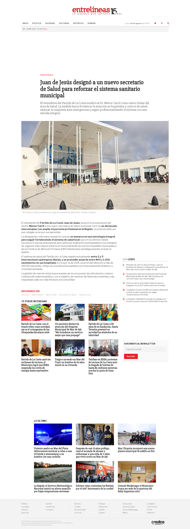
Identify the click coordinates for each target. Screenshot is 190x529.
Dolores (77, 504)
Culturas (24, 510)
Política (44, 29)
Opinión (49, 504)
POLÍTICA (36, 23)
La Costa (25, 295)
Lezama (102, 513)
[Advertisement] (95, 53)
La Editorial (50, 507)
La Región (151, 504)
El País (149, 510)
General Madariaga (130, 510)
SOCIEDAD (50, 23)
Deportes (25, 513)
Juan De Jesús (85, 295)
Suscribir (131, 356)
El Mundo (151, 513)
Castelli (101, 510)
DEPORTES (78, 23)
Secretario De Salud (67, 295)
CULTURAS (64, 23)
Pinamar (102, 504)
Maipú (125, 513)
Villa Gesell (103, 507)
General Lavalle (129, 507)
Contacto (50, 510)
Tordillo (77, 507)
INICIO (25, 23)
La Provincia (152, 507)
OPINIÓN (91, 23)
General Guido (80, 510)
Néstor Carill (51, 295)
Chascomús (127, 504)
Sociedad (25, 507)
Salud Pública (37, 295)
